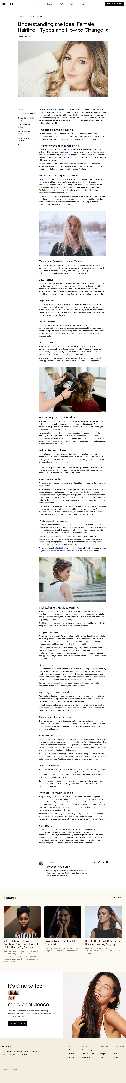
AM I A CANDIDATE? (63, 550)
